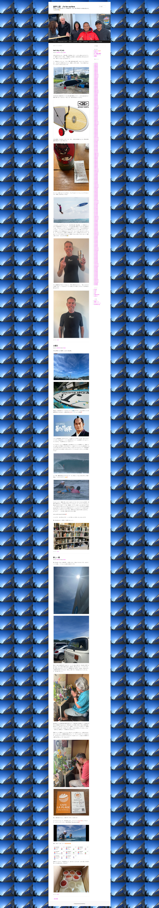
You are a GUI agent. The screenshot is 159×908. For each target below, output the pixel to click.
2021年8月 (96, 142)
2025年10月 (96, 77)
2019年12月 (96, 169)
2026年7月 (96, 65)
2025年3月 (96, 86)
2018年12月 (96, 184)
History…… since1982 (73, 41)
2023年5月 (96, 115)
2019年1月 (96, 183)
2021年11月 (96, 138)
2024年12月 (96, 90)
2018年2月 (96, 198)
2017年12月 (96, 200)
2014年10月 (96, 250)
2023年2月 (96, 119)
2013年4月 (96, 274)
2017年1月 (96, 215)
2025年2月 (96, 87)
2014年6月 (96, 255)
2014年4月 (96, 258)
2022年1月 (96, 136)
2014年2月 (96, 261)
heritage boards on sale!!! (62, 41)
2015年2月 (96, 245)
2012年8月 (96, 284)
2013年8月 (96, 269)
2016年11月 (96, 217)
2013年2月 (96, 276)
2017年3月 (96, 212)
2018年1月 (96, 199)
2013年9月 (96, 267)
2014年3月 (96, 259)
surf (58, 339)
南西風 (95, 56)
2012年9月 (96, 283)
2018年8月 (96, 190)
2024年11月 (96, 91)
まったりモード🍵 (97, 54)
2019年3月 (96, 181)
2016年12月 (96, 216)
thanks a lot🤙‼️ (97, 50)
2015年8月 (96, 237)
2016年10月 (96, 219)
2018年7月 (96, 191)
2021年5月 (96, 146)
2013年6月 (96, 271)
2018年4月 (96, 195)
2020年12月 (96, 153)
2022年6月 (96, 129)
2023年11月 (96, 107)
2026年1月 (96, 73)
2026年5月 (96, 67)
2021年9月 (96, 141)
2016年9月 (96, 220)
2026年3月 (96, 70)
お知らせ (95, 296)
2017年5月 (96, 209)
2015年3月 (96, 244)
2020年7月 (96, 159)
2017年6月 (96, 208)
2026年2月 (96, 71)
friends (95, 289)
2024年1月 (96, 104)
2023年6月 (96, 113)
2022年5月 (96, 131)
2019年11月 (96, 170)
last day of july (58, 50)
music (95, 290)
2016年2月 (96, 229)
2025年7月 (96, 81)
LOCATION (85, 41)
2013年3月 (96, 275)
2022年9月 (96, 125)
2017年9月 (96, 204)
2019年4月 (96, 179)
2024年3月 (96, 102)
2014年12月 (96, 248)
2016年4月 (96, 227)
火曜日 (55, 345)
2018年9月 (96, 188)
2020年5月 (96, 162)
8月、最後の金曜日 (97, 53)
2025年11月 (96, 75)
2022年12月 (96, 121)
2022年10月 (96, 124)
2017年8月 (96, 205)
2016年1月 (96, 230)
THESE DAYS (96, 294)
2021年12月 (96, 137)
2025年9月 (96, 78)
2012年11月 (96, 280)
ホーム (54, 41)
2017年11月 (96, 202)
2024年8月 (96, 95)
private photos (92, 41)
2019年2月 (96, 182)
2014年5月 (96, 257)
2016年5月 (96, 225)
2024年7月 (96, 96)
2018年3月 (96, 196)
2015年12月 (96, 232)
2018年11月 (96, 186)
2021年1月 (96, 152)
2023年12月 (96, 106)
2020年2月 (96, 166)
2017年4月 (96, 211)
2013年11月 (96, 265)
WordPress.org (97, 304)
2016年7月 (96, 223)
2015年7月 (96, 238)
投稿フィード (96, 301)
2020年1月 (96, 167)
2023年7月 (96, 112)
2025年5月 (96, 83)
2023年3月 (96, 117)
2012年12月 (96, 279)
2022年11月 (96, 123)
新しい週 (56, 557)
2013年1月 (96, 278)
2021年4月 (96, 148)
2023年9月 (96, 109)
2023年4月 (96, 116)
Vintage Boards (99, 41)
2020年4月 (96, 163)
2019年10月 (96, 171)
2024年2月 (96, 103)
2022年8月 (96, 127)
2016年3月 (96, 228)
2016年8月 (96, 221)
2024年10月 (96, 92)
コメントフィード (97, 303)
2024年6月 (96, 98)
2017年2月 (96, 213)
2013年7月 (96, 270)
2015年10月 (96, 234)
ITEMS (80, 41)
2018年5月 (96, 194)
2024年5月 (96, 99)
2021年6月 (96, 145)
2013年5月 (96, 273)
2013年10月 (96, 266)
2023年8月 (96, 111)
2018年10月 (96, 187)
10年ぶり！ (96, 52)
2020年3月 (96, 165)
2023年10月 (96, 108)
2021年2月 (96, 150)
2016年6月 (96, 224)
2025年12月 (96, 74)
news (95, 292)
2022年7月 (96, 128)
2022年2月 (96, 134)
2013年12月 (96, 263)
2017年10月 (96, 203)
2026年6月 (96, 66)
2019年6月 (96, 177)
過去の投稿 (55, 898)
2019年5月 (96, 178)
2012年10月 (96, 282)
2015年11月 (96, 233)
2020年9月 (96, 157)
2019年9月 (96, 173)
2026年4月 (96, 69)
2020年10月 (96, 155)
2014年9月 (96, 251)
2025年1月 (96, 88)
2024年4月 (96, 100)
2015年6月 (96, 240)
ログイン (95, 300)
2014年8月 (96, 253)
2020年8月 (96, 158)
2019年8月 (96, 174)
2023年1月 (96, 120)
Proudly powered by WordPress (79, 903)
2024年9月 (96, 94)
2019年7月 (96, 175)
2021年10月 (96, 140)
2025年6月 (96, 82)
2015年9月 (96, 236)
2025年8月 (96, 79)
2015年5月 (96, 241)
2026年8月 (96, 63)
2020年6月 (96, 161)
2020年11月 (96, 154)
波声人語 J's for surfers (64, 6)
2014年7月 (96, 254)
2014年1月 (96, 262)
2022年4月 (96, 132)
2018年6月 (96, 192)
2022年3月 (96, 133)
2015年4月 (96, 242)
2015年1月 (96, 246)
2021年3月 (96, 149)
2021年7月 (96, 144)
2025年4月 (96, 84)
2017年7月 (96, 207)
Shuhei (64, 52)
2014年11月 (96, 249)
